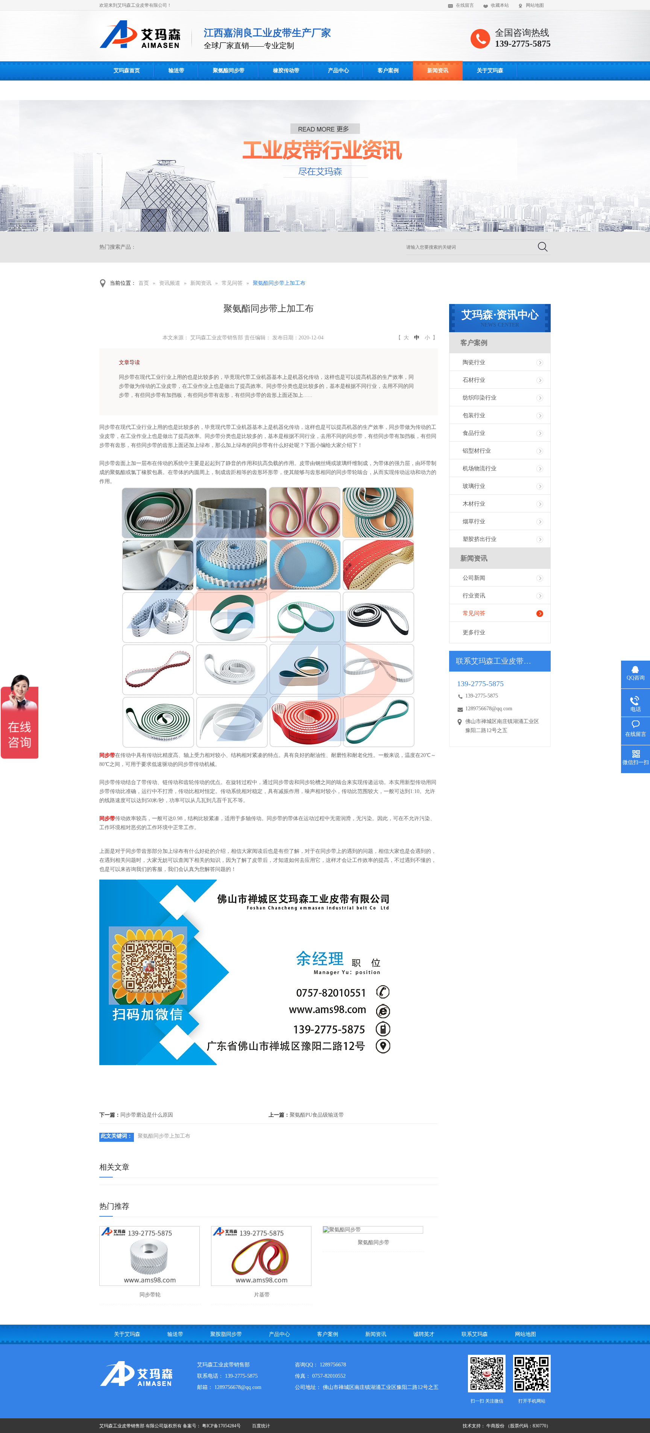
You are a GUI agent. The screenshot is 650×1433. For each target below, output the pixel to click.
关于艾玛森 (490, 70)
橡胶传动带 (286, 70)
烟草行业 (474, 521)
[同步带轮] (149, 1256)
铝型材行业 (477, 451)
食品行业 (474, 433)
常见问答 (232, 283)
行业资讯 (474, 596)
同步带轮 (150, 1295)
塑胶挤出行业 (480, 539)
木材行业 (474, 504)
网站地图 (535, 5)
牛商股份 (495, 1425)
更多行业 (474, 632)
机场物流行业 (480, 468)
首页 (143, 283)
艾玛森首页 (127, 70)
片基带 (262, 1295)
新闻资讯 (437, 70)
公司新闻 (474, 578)
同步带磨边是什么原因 (146, 1115)
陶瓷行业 (474, 362)
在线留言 (465, 5)
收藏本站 (500, 5)
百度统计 (261, 1425)
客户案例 (388, 70)
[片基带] (261, 1256)
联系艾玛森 (127, 90)
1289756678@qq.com (488, 708)
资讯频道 (169, 283)
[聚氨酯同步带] (373, 1229)
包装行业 (474, 415)
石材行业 (474, 380)
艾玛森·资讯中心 (500, 318)
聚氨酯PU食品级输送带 (317, 1115)
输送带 (176, 70)
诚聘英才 (423, 1334)
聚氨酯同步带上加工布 (279, 283)
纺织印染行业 (480, 398)
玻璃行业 (474, 486)
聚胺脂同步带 (226, 1334)
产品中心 (338, 70)
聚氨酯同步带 (229, 70)
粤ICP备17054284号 (221, 1425)
